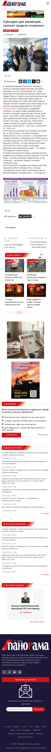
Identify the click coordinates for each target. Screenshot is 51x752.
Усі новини (45, 513)
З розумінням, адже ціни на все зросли (20, 424)
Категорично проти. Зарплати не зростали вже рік (24, 417)
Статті (24, 727)
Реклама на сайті (25, 737)
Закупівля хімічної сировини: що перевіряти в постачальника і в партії (20, 499)
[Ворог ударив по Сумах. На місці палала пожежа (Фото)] (36, 290)
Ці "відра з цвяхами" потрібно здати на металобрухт (25, 421)
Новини (6, 30)
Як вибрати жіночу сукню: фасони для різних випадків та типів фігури (25, 491)
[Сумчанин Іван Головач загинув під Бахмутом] (14, 265)
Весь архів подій (37, 622)
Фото (31, 727)
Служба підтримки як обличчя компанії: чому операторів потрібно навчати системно (25, 454)
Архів (13, 730)
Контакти (39, 733)
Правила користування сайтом (21, 733)
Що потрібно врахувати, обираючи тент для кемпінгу (23, 507)
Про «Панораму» (24, 730)
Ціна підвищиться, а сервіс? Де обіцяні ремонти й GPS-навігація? (23, 429)
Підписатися (38, 709)
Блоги (44, 727)
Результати (43, 435)
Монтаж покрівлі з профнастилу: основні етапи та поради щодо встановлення (25, 471)
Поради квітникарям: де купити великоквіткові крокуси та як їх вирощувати (25, 462)
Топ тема (14, 30)
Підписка (36, 730)
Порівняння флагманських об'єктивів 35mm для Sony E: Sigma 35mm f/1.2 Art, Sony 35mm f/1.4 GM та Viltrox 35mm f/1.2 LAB (24, 481)
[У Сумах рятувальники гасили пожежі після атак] (14, 290)
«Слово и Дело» (10, 108)
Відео (9, 286)
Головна (8, 727)
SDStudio (42, 748)
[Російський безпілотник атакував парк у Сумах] (36, 265)
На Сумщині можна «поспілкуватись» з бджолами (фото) (38, 244)
